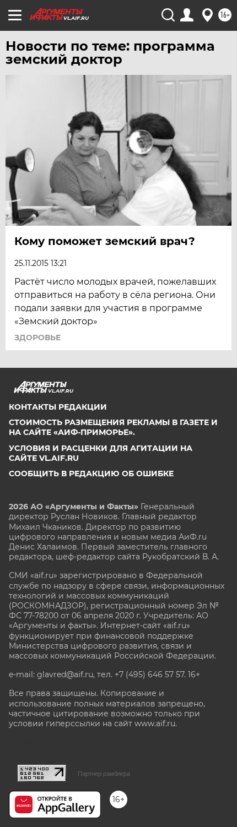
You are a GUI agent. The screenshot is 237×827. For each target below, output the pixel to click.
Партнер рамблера (104, 773)
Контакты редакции (58, 407)
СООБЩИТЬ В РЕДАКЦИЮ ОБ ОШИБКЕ (91, 473)
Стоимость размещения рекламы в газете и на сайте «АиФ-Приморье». (113, 427)
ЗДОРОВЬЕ (37, 337)
